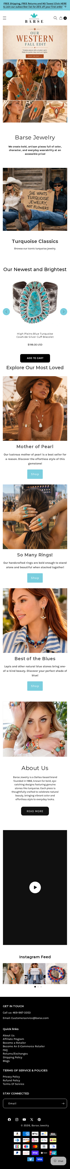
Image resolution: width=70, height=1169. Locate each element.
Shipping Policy (12, 1057)
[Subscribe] (63, 1103)
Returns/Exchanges (15, 1053)
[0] (60, 18)
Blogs (6, 1061)
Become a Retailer (14, 1042)
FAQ (5, 1050)
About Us (9, 1035)
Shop (35, 474)
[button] (6, 18)
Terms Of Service (13, 1084)
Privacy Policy (11, 1076)
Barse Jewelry (40, 1125)
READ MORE (35, 811)
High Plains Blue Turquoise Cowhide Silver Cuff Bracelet (35, 335)
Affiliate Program (13, 1039)
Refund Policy (11, 1080)
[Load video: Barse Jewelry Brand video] (35, 887)
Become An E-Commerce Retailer (24, 1046)
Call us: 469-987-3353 (17, 1012)
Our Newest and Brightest (35, 269)
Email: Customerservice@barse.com (26, 1018)
